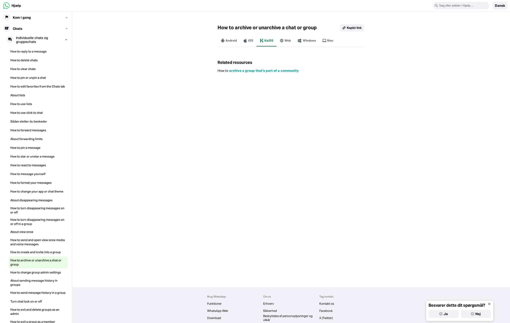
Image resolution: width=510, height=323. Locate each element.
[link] (12, 5)
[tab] (229, 41)
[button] (500, 6)
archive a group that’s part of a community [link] (264, 70)
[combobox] (463, 5)
